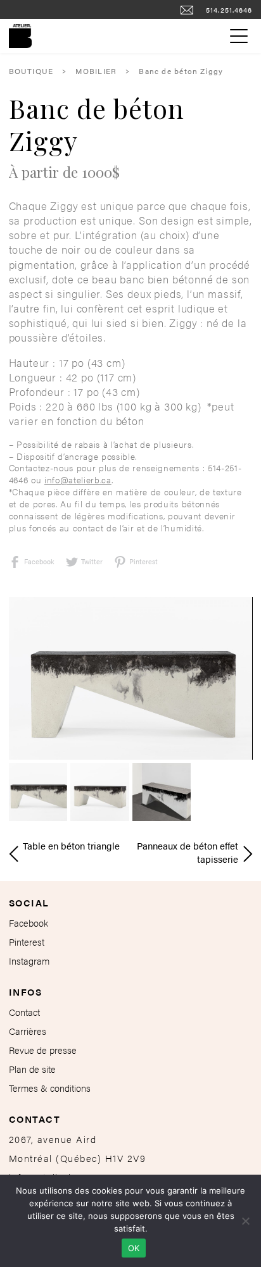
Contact (24, 1011)
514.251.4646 (229, 9)
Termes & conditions (50, 1087)
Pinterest (26, 941)
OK (134, 1248)
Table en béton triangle (71, 845)
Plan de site (32, 1068)
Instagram (29, 960)
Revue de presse (43, 1049)
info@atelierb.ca (77, 480)
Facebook (39, 561)
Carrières (27, 1030)
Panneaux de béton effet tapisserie (187, 846)
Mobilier (96, 71)
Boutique (31, 71)
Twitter (92, 561)
